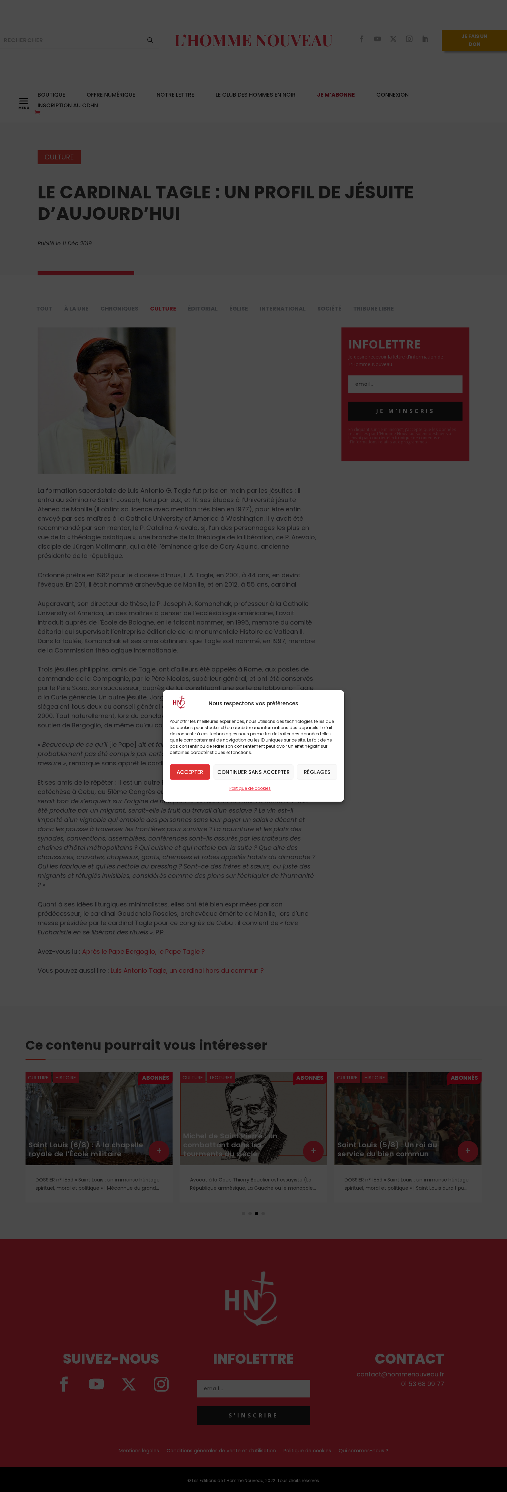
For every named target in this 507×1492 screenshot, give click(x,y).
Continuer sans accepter (253, 771)
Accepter (190, 771)
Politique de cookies (250, 788)
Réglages (317, 771)
